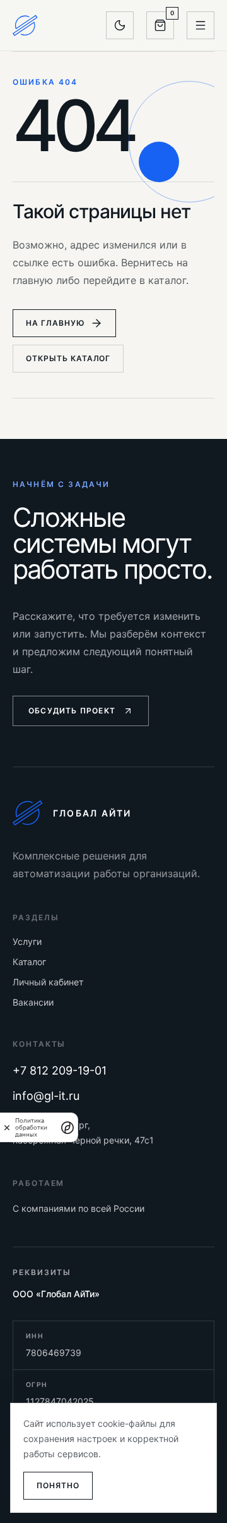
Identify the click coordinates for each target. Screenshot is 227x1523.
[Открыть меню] (200, 25)
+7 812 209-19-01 (60, 1070)
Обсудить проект (71, 710)
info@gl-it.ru (46, 1095)
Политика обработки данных (31, 1127)
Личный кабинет (48, 982)
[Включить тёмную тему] (120, 25)
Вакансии (33, 1002)
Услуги (27, 941)
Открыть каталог (68, 358)
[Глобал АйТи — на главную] (25, 25)
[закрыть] (6, 1127)
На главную (55, 323)
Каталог (29, 961)
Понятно (58, 1485)
